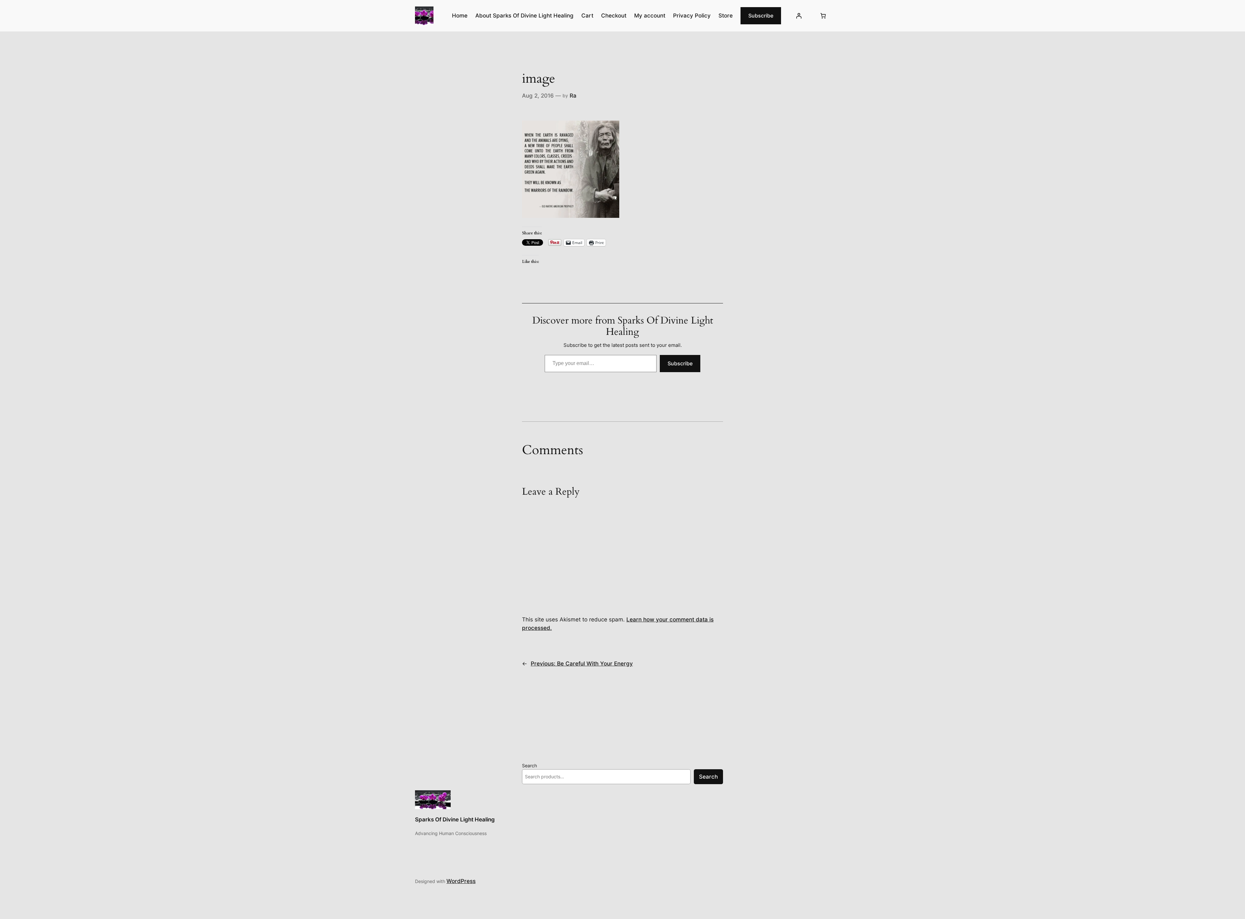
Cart (587, 15)
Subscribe (760, 15)
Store (725, 15)
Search (529, 765)
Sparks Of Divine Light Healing (455, 819)
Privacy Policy (692, 15)
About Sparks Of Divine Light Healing (524, 15)
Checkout (613, 15)
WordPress (461, 881)
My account (649, 15)
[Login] (799, 16)
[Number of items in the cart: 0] (823, 16)
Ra (573, 95)
